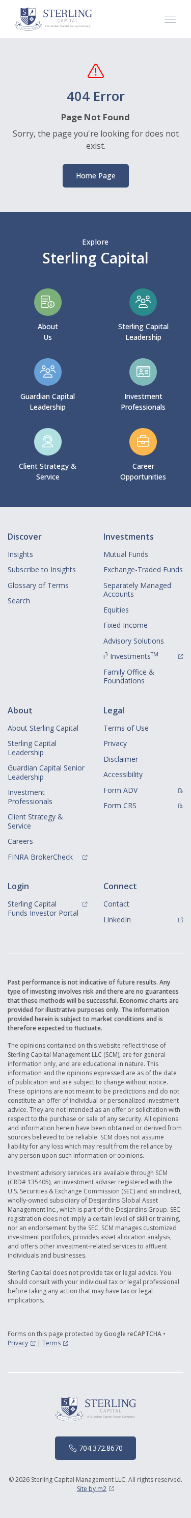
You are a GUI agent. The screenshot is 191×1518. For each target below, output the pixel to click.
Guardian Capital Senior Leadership (46, 772)
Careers (20, 841)
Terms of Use (126, 728)
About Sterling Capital (43, 728)
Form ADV (143, 790)
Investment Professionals (30, 796)
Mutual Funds (125, 554)
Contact (116, 904)
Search (19, 600)
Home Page (96, 175)
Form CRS (143, 805)
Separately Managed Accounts (137, 589)
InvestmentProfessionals (143, 401)
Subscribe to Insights (42, 569)
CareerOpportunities (143, 471)
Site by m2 (95, 1488)
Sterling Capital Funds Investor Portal (48, 908)
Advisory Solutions (133, 641)
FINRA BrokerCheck (48, 856)
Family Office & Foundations (128, 676)
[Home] (53, 19)
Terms (55, 1343)
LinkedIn (143, 919)
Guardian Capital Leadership (47, 401)
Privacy (115, 743)
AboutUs (48, 332)
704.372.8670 (100, 1448)
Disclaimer (120, 759)
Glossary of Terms (38, 585)
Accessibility (123, 774)
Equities (116, 610)
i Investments (143, 656)
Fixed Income (125, 625)
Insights (20, 554)
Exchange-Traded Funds (143, 569)
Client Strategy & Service (47, 471)
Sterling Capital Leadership (143, 332)
